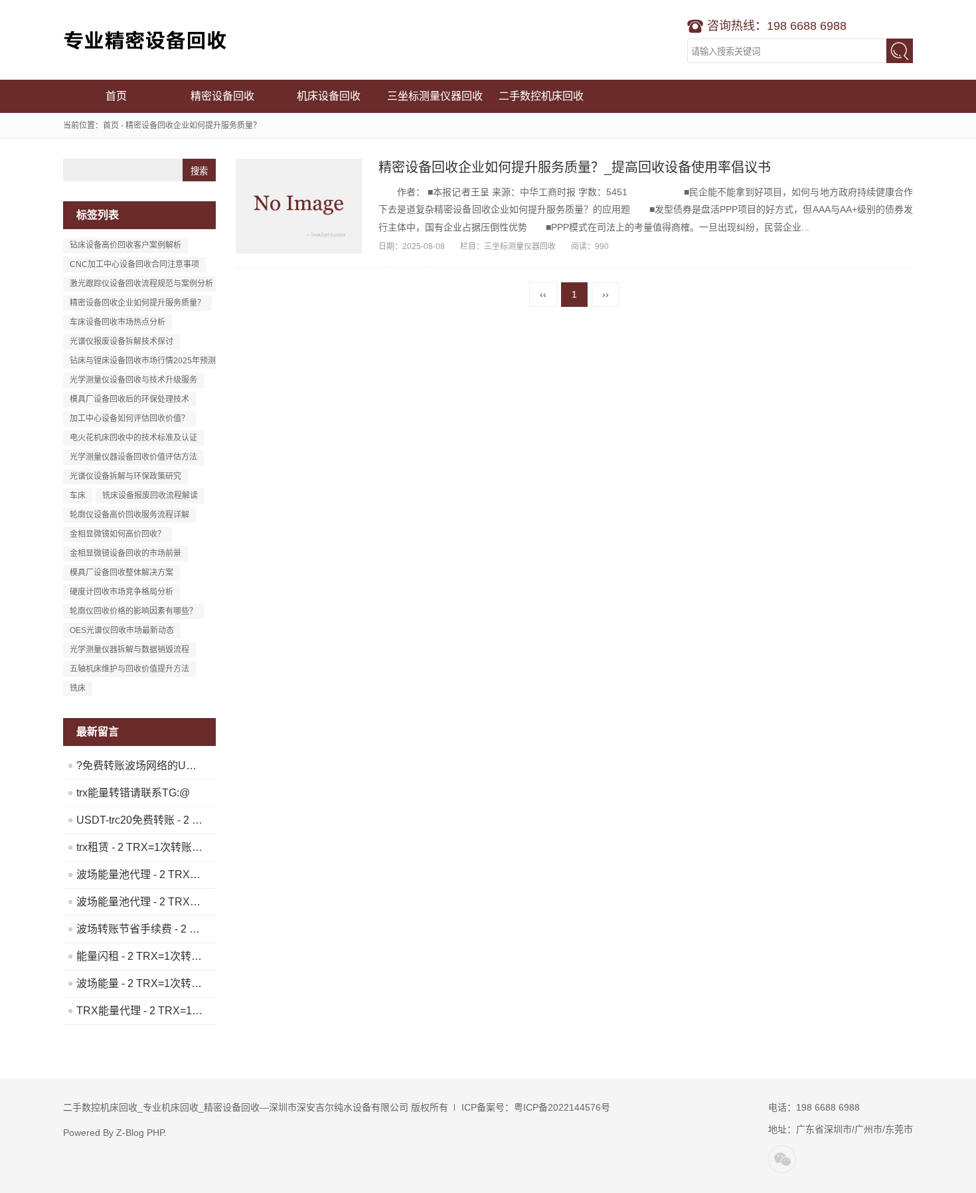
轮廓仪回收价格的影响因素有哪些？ (133, 611)
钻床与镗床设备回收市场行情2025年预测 (143, 360)
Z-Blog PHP (140, 1132)
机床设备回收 (329, 96)
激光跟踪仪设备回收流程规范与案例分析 (141, 283)
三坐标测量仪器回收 (435, 96)
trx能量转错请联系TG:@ (133, 792)
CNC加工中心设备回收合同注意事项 (134, 264)
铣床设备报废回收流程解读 (150, 495)
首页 (116, 96)
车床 (78, 495)
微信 (782, 1159)
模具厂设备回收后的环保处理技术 (129, 399)
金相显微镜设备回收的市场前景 (125, 553)
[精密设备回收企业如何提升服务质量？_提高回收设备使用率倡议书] (299, 206)
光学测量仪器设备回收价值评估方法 (133, 457)
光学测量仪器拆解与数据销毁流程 (129, 649)
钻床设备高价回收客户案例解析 (125, 245)
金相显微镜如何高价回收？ (117, 534)
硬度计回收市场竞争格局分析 (121, 591)
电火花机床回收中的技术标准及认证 (133, 437)
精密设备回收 (222, 96)
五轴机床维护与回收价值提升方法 (129, 669)
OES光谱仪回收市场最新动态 (122, 630)
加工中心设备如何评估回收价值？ (129, 418)
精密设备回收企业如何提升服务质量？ (137, 303)
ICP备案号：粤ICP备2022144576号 (535, 1107)
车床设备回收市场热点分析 (117, 322)
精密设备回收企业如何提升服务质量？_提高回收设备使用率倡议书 (574, 167)
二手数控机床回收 (146, 39)
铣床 (78, 688)
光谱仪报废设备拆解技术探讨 (121, 341)
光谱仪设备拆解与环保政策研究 (125, 476)
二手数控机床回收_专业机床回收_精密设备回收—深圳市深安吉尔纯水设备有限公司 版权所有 (255, 1107)
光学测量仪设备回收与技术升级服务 (133, 380)
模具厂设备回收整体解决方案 (121, 572)
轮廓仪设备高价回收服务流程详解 (129, 514)
